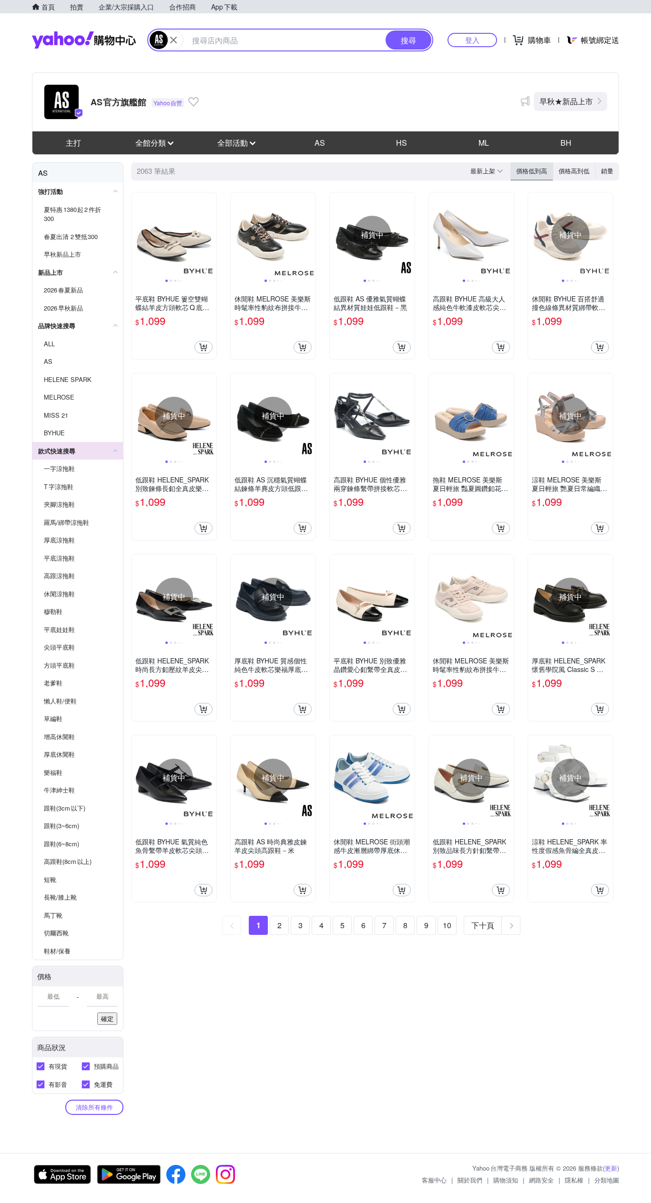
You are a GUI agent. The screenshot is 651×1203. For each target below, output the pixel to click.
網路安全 (541, 1179)
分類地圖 (606, 1179)
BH (565, 142)
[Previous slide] (138, 235)
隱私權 (574, 1179)
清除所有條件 (94, 1107)
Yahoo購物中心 (84, 40)
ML (483, 142)
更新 (611, 1168)
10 (447, 925)
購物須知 (505, 1179)
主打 (73, 142)
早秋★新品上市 (566, 101)
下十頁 (482, 925)
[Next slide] (210, 235)
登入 (472, 40)
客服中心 (434, 1179)
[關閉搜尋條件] (173, 40)
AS (320, 142)
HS (401, 142)
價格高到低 (574, 170)
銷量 (607, 170)
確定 (107, 1018)
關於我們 (470, 1179)
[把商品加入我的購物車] (203, 347)
